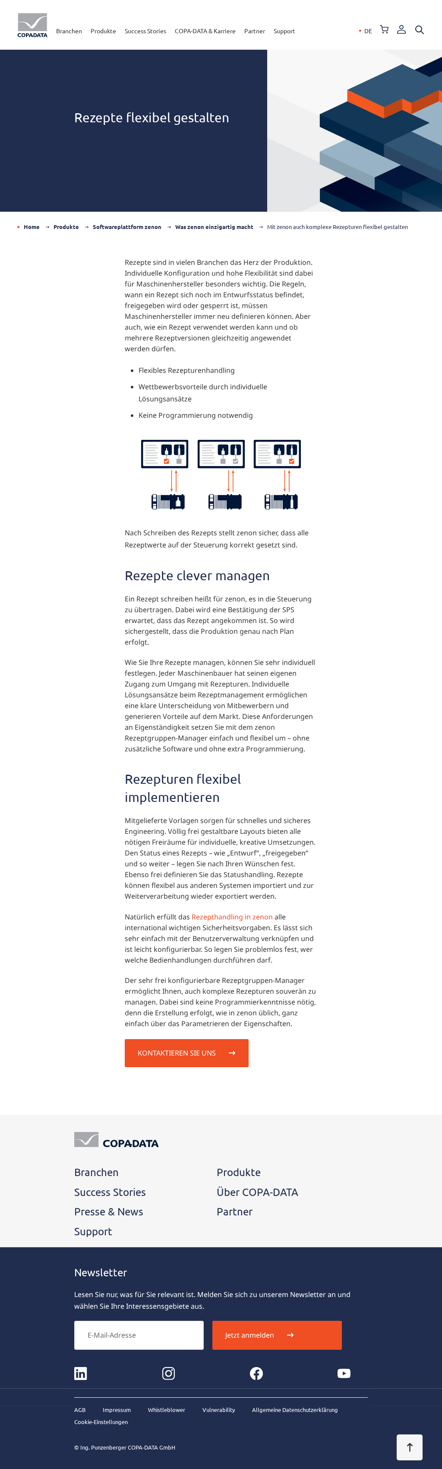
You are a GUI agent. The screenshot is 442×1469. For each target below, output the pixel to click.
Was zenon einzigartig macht (214, 226)
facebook (256, 1373)
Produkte (103, 31)
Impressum (117, 1409)
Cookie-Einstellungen (101, 1421)
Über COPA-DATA (257, 1192)
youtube (344, 1373)
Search (419, 30)
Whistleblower (166, 1409)
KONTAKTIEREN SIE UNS (177, 1053)
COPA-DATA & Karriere (205, 31)
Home (32, 226)
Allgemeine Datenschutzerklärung (295, 1409)
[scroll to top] (410, 1447)
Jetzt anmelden (249, 1335)
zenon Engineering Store (384, 29)
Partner (254, 31)
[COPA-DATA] (32, 25)
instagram (168, 1373)
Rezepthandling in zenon (232, 917)
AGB (79, 1409)
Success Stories (145, 31)
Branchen (69, 31)
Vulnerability (218, 1409)
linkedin (80, 1373)
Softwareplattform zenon (127, 226)
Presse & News (108, 1211)
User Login (401, 29)
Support (284, 31)
